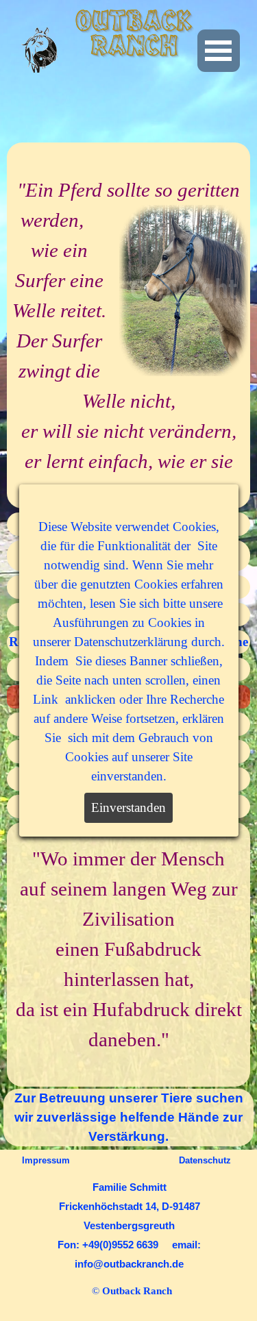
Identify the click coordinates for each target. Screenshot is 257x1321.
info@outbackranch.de (129, 1264)
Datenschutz (205, 1160)
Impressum (46, 1160)
